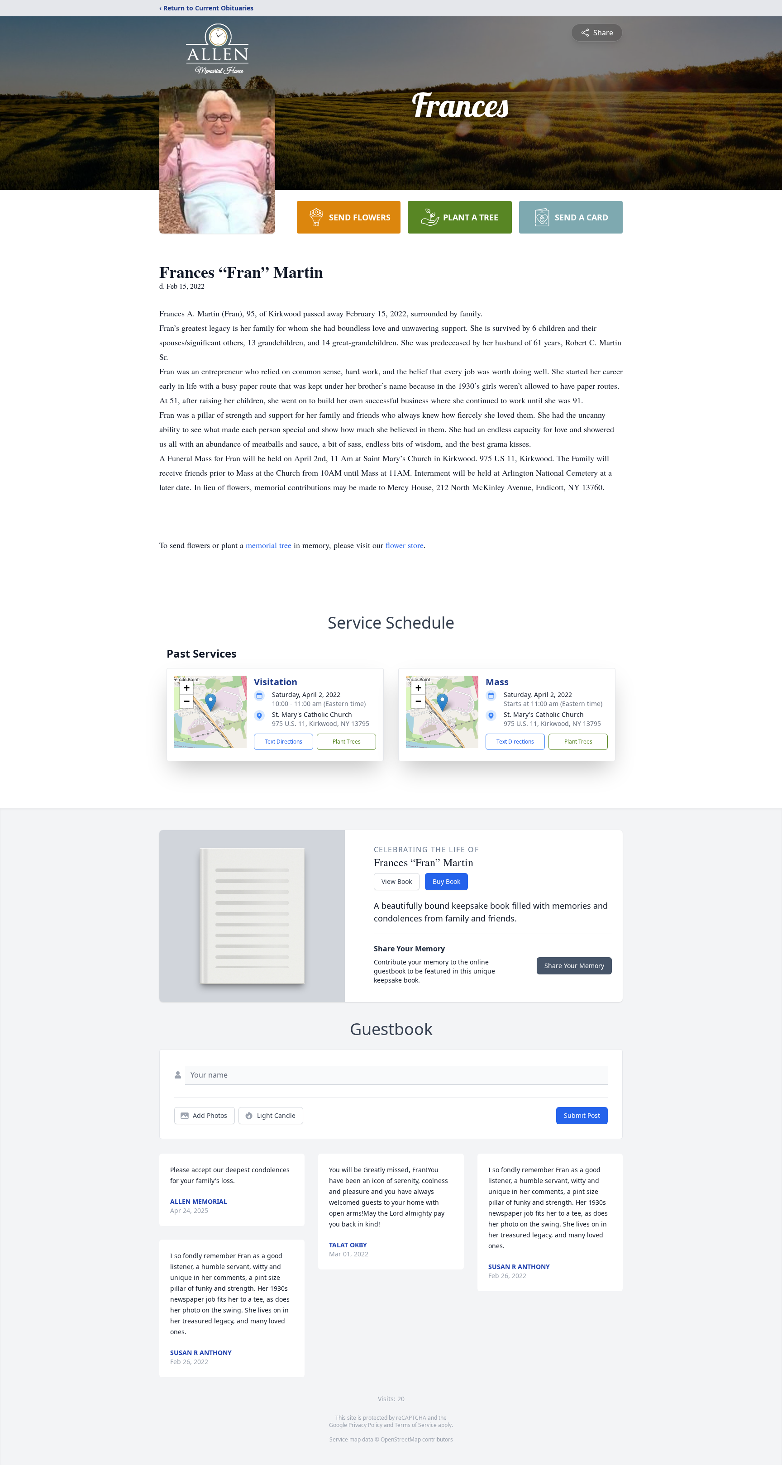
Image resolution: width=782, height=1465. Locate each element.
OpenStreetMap (401, 1439)
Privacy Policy (365, 1425)
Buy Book (446, 881)
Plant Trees (347, 741)
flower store (405, 544)
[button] (210, 702)
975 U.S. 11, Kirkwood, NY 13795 (320, 723)
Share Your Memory (574, 965)
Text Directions (283, 741)
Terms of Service (416, 1425)
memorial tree (268, 544)
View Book (396, 881)
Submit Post (582, 1115)
